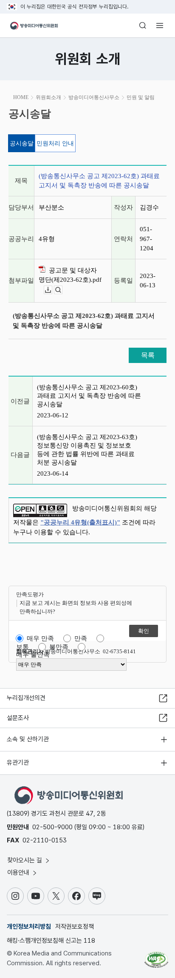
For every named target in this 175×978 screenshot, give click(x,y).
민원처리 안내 (55, 143)
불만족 (58, 646)
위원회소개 (48, 97)
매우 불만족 (33, 654)
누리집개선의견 (26, 698)
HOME (20, 97)
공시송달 (22, 143)
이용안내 (19, 872)
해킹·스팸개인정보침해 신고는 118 (51, 940)
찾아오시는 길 (25, 860)
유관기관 (18, 762)
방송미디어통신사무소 (93, 97)
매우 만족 (40, 638)
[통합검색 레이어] (142, 25)
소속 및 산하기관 (28, 739)
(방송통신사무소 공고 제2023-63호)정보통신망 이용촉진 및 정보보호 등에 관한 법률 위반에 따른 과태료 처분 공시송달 (87, 450)
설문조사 (18, 718)
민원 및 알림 (141, 97)
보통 (22, 646)
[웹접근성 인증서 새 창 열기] (156, 956)
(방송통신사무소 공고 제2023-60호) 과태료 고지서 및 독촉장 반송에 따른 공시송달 (89, 396)
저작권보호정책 (74, 926)
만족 (80, 638)
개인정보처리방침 (29, 926)
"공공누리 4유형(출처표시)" (80, 522)
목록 (148, 355)
